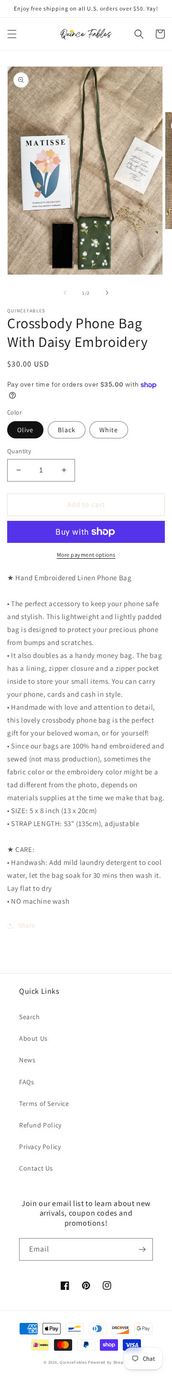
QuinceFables (73, 1362)
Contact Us (36, 1168)
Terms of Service (44, 1103)
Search (29, 1016)
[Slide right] (107, 292)
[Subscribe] (141, 1249)
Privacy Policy (40, 1146)
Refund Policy (40, 1125)
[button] (11, 34)
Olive (25, 429)
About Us (33, 1038)
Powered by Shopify (108, 1362)
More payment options (86, 554)
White (108, 429)
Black (66, 429)
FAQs (26, 1082)
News (27, 1060)
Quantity (19, 451)
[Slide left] (64, 292)
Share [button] (27, 925)
